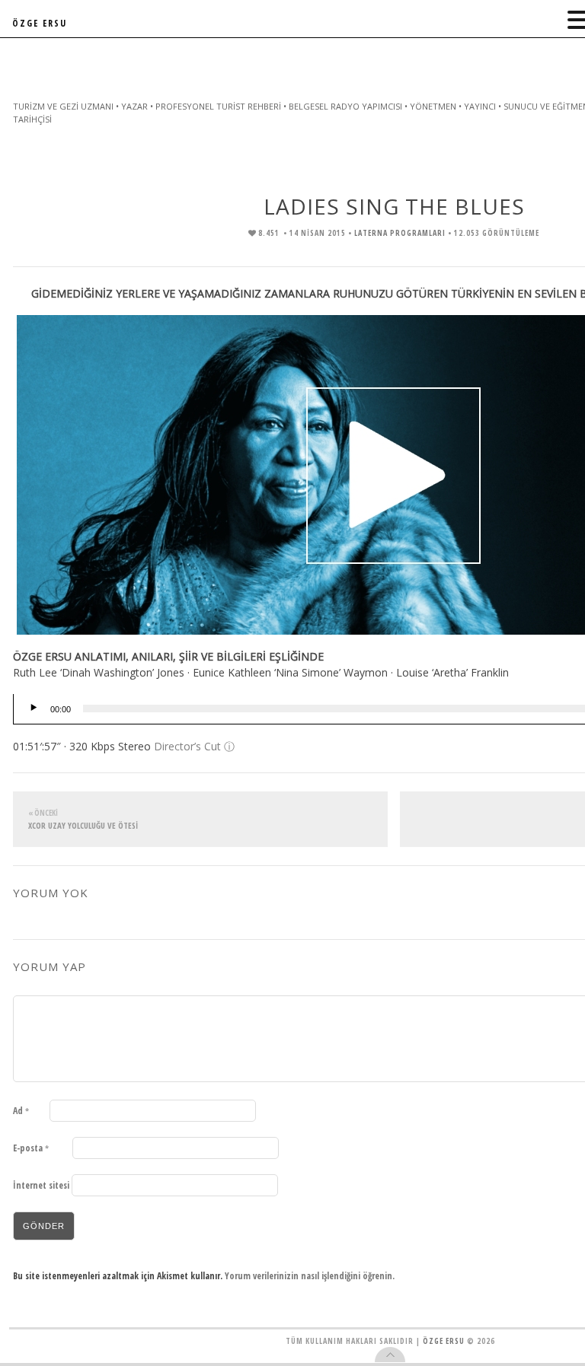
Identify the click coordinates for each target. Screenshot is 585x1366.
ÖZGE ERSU (39, 23)
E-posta (31, 1148)
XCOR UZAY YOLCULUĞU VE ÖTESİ (83, 819)
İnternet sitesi (41, 1185)
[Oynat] (33, 708)
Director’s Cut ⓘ (194, 746)
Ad (21, 1110)
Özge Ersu (444, 1341)
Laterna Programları (400, 233)
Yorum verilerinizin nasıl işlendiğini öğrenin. (310, 1275)
